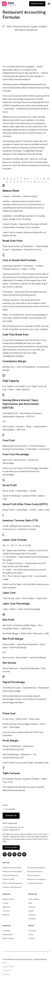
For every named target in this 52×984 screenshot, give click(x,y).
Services (6, 863)
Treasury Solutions (34, 883)
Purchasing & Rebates (36, 868)
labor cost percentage (13, 99)
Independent (8, 935)
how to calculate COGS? (28, 326)
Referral (6, 915)
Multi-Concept (8, 938)
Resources (33, 894)
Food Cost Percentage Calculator (32, 468)
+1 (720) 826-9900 (9, 809)
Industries (7, 926)
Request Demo (8, 899)
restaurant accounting (38, 165)
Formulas (32, 919)
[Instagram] (14, 854)
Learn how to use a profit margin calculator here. (26, 763)
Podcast (32, 907)
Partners (6, 911)
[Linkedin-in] (24, 854)
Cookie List (7, 971)
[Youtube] (19, 854)
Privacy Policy (8, 967)
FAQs (5, 963)
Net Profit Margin (38, 658)
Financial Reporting (10, 876)
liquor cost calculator (26, 584)
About (31, 926)
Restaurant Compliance (36, 879)
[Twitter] (9, 854)
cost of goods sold (17, 96)
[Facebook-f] (5, 854)
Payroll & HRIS (8, 879)
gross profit (41, 96)
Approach (6, 907)
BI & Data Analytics (35, 872)
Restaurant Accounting (12, 868)
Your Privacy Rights (11, 847)
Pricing (5, 903)
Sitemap (6, 974)
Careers (32, 938)
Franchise (6, 931)
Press (31, 935)
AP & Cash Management (12, 883)
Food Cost (9, 440)
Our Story (32, 931)
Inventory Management (12, 887)
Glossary (32, 915)
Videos (31, 911)
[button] (48, 4)
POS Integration (33, 876)
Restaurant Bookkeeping (12, 872)
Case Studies (34, 899)
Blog (30, 903)
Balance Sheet (11, 191)
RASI (7, 106)
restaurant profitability (13, 343)
